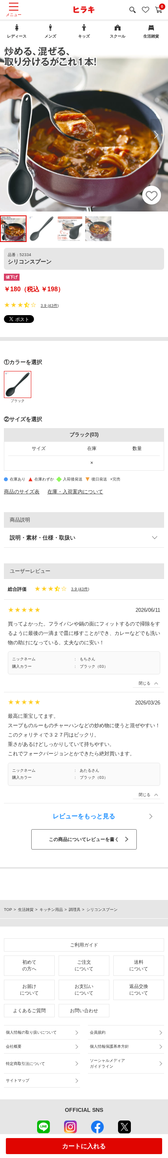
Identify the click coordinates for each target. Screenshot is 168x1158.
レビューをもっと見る (84, 816)
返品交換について (138, 990)
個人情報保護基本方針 (109, 1046)
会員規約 (97, 1032)
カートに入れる (84, 1146)
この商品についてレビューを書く (84, 839)
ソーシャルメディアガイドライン (107, 1063)
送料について (138, 965)
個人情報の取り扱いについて (31, 1032)
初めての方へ (29, 965)
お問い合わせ (84, 1010)
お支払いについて (84, 990)
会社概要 (13, 1046)
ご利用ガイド (84, 945)
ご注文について (84, 965)
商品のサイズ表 (21, 492)
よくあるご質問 (29, 1010)
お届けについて (29, 990)
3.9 (43, 305)
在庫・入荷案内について (75, 492)
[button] (156, 134)
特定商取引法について (25, 1063)
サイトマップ (17, 1080)
